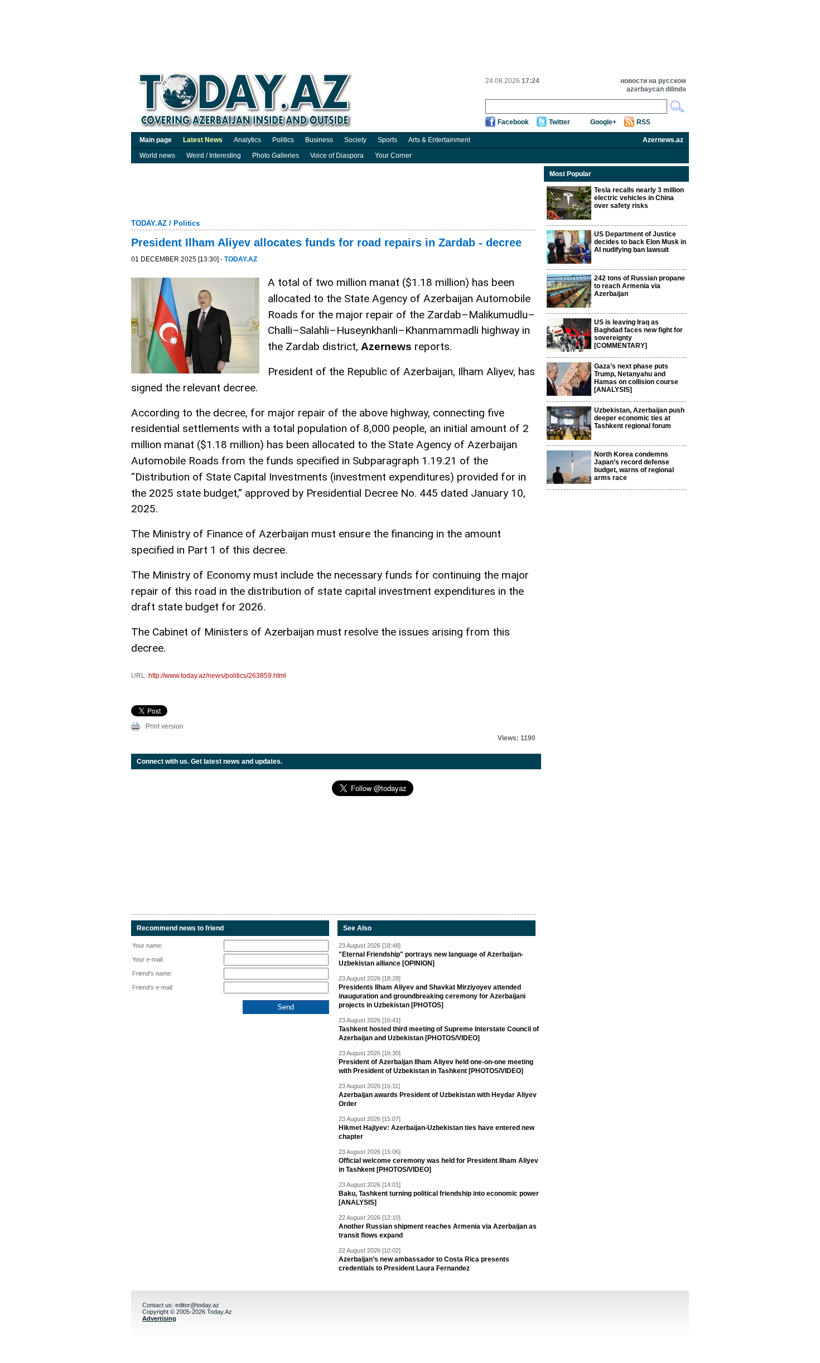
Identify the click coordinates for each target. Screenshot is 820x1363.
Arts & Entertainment (439, 140)
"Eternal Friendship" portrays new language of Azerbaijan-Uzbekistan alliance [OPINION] (431, 958)
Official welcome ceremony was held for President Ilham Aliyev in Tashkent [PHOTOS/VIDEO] (438, 1165)
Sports (387, 140)
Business (319, 140)
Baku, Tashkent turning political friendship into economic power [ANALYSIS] (439, 1198)
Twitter (559, 122)
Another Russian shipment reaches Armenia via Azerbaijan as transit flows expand (438, 1231)
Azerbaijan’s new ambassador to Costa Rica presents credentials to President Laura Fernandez (424, 1263)
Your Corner (393, 155)
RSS (643, 122)
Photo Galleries (275, 155)
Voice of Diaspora (337, 155)
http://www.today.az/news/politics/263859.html (217, 676)
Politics (283, 140)
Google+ (603, 122)
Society (355, 140)
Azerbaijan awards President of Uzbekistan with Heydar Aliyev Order (438, 1099)
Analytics (247, 140)
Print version (165, 726)
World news (157, 155)
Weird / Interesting (213, 155)
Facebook (513, 122)
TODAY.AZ (149, 223)
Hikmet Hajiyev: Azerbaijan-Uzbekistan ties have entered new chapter (436, 1132)
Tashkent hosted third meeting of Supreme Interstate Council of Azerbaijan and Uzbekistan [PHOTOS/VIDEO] (439, 1033)
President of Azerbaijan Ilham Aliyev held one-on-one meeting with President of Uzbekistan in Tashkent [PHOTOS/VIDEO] (436, 1066)
